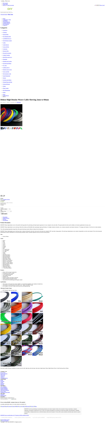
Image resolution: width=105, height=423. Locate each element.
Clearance (5, 32)
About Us (2, 377)
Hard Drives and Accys (7, 57)
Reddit (1, 380)
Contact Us (2, 375)
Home (4, 94)
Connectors (5, 49)
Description (5, 217)
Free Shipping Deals (7, 36)
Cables (4, 42)
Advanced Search (3, 14)
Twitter (1, 382)
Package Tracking (3, 373)
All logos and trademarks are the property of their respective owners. (35, 421)
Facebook (2, 381)
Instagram (2, 383)
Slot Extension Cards (7, 73)
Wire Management (6, 90)
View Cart (102, 5)
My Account (5, 3)
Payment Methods (3, 387)
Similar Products (6, 218)
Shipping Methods (4, 389)
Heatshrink (5, 59)
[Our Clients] (18, 406)
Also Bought (5, 220)
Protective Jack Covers (7, 69)
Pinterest (2, 384)
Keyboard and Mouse (7, 63)
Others (4, 92)
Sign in (4, 5)
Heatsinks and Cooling (7, 61)
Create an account (10, 5)
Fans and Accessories (7, 53)
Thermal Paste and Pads (7, 82)
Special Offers (5, 34)
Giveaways (5, 30)
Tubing (4, 86)
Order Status (5, 4)
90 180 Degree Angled (7, 40)
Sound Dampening (6, 75)
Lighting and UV (6, 67)
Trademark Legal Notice (5, 392)
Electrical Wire (6, 51)
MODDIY (19, 102)
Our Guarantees (3, 386)
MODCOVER (3, 395)
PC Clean (5, 65)
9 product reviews (6, 199)
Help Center (2, 374)
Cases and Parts (6, 46)
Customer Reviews (4, 378)
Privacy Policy (3, 391)
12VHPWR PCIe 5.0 (7, 38)
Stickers (4, 77)
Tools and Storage (6, 84)
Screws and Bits (6, 71)
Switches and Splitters (7, 80)
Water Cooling (6, 88)
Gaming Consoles (6, 55)
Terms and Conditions (4, 390)
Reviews (4, 219)
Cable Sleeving (6, 44)
